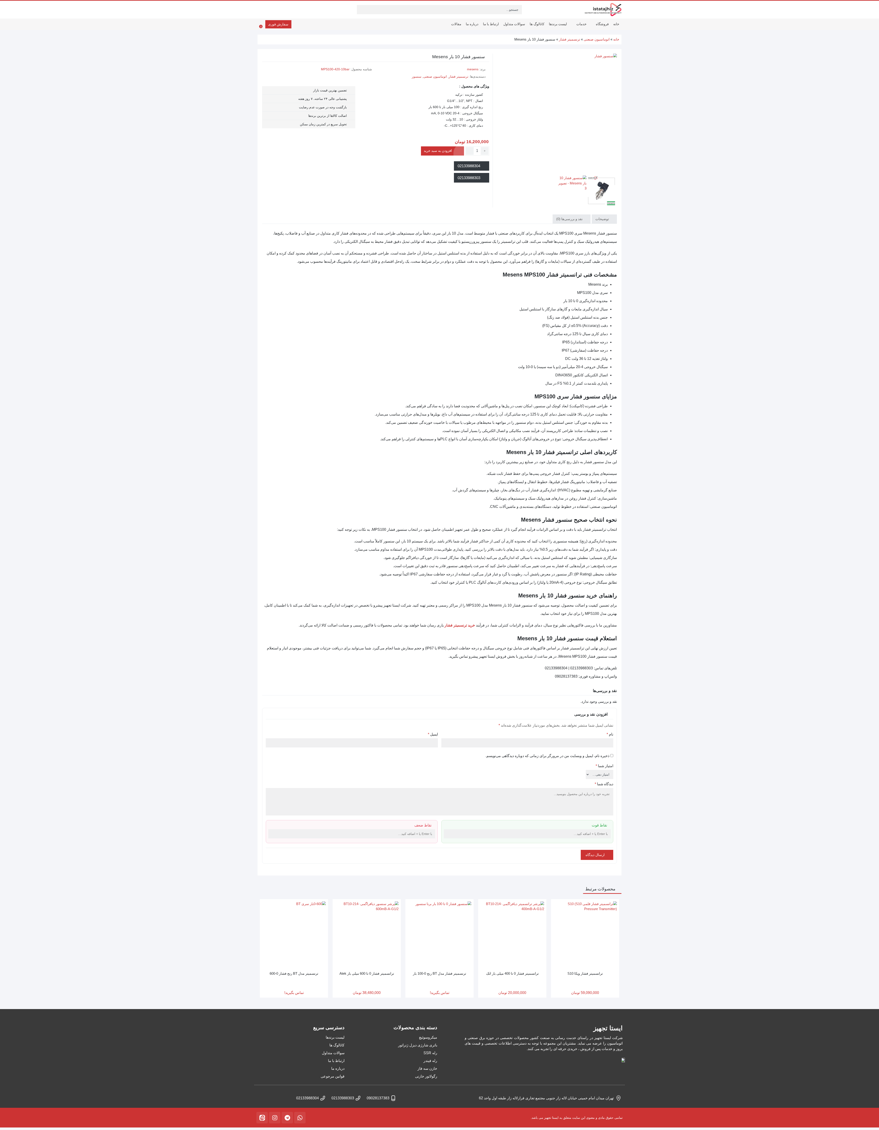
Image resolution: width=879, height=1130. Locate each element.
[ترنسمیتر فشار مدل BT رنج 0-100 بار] (439, 933)
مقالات (456, 24)
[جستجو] (361, 9)
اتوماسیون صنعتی (597, 39)
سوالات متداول (514, 24)
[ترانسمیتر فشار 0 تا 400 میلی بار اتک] (512, 933)
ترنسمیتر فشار (569, 39)
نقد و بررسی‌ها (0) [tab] (569, 219)
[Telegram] (287, 1117)
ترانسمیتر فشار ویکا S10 (585, 973)
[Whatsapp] (300, 1117)
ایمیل (433, 734)
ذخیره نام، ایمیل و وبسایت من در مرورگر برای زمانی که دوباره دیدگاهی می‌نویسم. (547, 756)
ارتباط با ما (491, 24)
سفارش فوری (278, 24)
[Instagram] (274, 1117)
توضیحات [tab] (602, 219)
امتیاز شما (604, 766)
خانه (616, 24)
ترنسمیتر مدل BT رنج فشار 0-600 (294, 973)
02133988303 (469, 178)
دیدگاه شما (604, 784)
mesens (472, 69)
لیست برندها (558, 24)
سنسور (416, 76)
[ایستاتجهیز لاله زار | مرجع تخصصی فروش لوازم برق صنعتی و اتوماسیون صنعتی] (603, 9)
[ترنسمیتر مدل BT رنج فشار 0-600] (294, 933)
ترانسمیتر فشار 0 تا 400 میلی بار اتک (512, 973)
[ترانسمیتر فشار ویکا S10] (585, 933)
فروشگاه (602, 24)
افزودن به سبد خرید (438, 151)
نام (610, 734)
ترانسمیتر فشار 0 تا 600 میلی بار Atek (366, 973)
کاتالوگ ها (537, 24)
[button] (448, 834)
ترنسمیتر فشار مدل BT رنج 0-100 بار (439, 973)
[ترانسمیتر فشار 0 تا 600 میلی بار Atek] (367, 933)
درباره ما (472, 24)
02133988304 (469, 166)
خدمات (580, 24)
